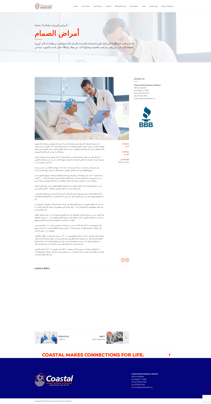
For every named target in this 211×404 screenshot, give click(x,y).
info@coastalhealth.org (144, 387)
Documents (134, 6)
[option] (82, 108)
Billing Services (120, 6)
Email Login (153, 6)
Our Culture (86, 6)
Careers (108, 6)
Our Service (98, 6)
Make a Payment (168, 6)
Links (144, 6)
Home (76, 6)
